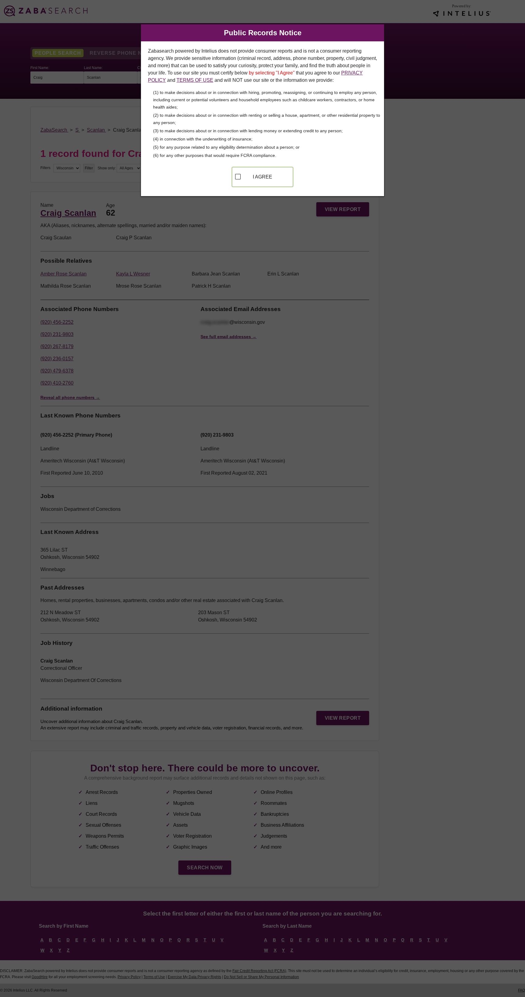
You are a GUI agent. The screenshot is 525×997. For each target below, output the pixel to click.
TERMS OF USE (195, 80)
